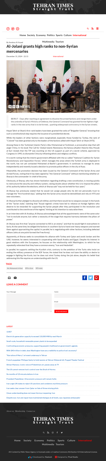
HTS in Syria (29, 268)
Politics (51, 35)
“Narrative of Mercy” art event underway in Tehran (26, 355)
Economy (41, 35)
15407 (9, 332)
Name (56, 292)
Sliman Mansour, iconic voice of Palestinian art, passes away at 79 (32, 365)
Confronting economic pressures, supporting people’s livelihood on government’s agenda (41, 346)
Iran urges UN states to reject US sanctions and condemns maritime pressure (36, 383)
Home (23, 35)
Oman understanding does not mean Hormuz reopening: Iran (30, 393)
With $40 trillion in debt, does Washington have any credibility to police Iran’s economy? (41, 350)
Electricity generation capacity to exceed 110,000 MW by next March (34, 336)
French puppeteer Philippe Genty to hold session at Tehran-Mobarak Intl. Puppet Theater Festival (45, 360)
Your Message (11, 292)
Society (31, 35)
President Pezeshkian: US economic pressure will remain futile (31, 379)
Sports (59, 35)
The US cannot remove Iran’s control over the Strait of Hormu (30, 369)
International (79, 35)
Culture (68, 35)
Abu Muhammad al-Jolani (15, 268)
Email (56, 302)
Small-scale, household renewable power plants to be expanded (31, 341)
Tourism (59, 41)
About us (10, 411)
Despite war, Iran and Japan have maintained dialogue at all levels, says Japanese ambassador (43, 398)
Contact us (30, 411)
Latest (9, 326)
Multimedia (48, 41)
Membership (20, 411)
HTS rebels (39, 268)
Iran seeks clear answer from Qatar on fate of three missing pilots (32, 388)
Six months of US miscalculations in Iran (22, 374)
